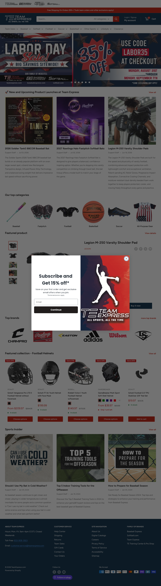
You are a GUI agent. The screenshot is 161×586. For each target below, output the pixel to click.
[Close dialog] (126, 258)
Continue (56, 309)
